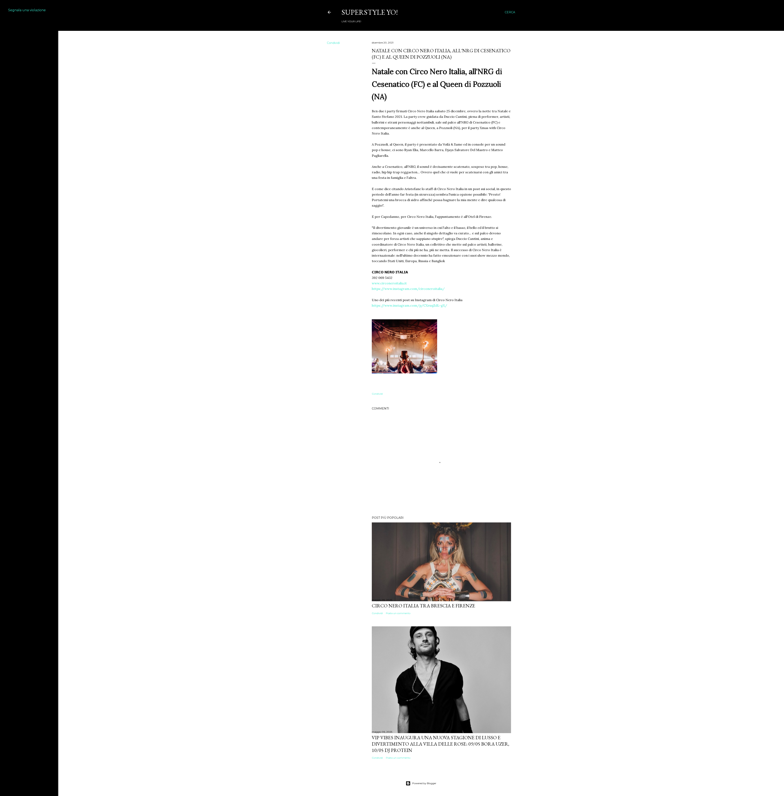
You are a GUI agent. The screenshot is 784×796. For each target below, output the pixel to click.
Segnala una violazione (27, 10)
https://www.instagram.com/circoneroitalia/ (408, 289)
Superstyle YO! (370, 12)
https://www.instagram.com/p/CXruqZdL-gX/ (409, 305)
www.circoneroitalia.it (389, 283)
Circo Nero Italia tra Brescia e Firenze (423, 605)
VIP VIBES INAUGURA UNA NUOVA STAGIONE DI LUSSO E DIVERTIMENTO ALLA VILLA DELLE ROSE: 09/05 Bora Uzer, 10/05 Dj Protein (440, 743)
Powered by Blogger (424, 783)
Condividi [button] (333, 43)
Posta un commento (398, 613)
